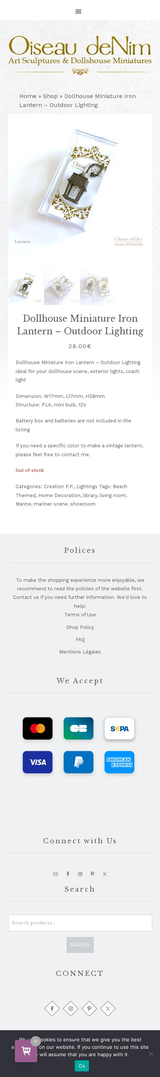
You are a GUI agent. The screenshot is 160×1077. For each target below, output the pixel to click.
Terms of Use (80, 614)
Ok (82, 1066)
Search (80, 944)
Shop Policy (80, 627)
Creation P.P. (59, 486)
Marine (23, 504)
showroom (83, 504)
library (90, 495)
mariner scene (51, 504)
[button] (80, 8)
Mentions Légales (80, 652)
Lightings (86, 486)
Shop (50, 96)
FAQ (80, 639)
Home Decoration (59, 495)
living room (113, 495)
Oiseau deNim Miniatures (80, 55)
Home (27, 96)
